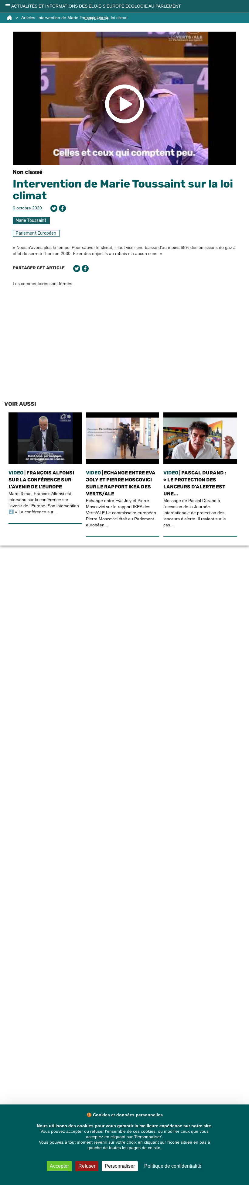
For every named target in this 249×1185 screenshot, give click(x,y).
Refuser (86, 1166)
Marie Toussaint (31, 220)
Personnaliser (120, 1166)
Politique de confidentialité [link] (172, 1166)
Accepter (59, 1166)
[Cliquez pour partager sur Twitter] (53, 208)
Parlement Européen (36, 233)
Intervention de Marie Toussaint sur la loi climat (123, 189)
